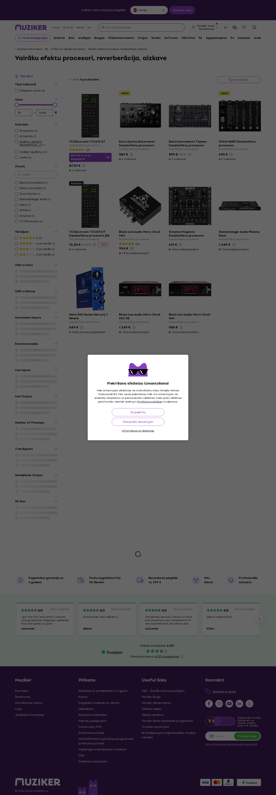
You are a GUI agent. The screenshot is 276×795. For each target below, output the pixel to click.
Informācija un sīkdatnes (138, 431)
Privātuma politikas (149, 402)
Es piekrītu (138, 412)
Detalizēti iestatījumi (138, 421)
